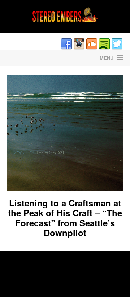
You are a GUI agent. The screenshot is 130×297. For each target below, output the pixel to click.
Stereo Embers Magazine (32, 58)
